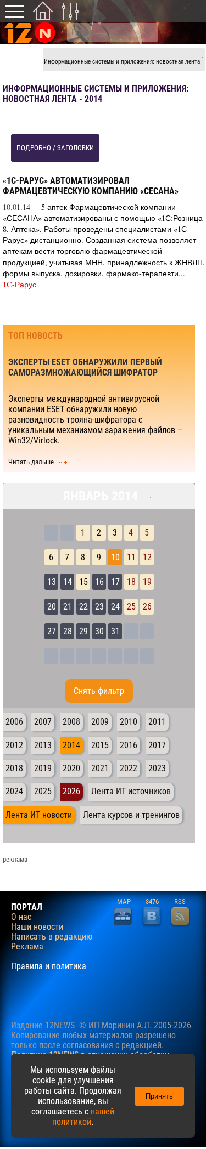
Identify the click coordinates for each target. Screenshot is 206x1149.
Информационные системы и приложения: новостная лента (124, 60)
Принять (159, 1096)
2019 (43, 768)
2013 (43, 745)
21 (67, 606)
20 (51, 606)
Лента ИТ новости (38, 815)
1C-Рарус (19, 284)
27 (51, 631)
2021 (100, 768)
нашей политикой (83, 1116)
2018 (14, 768)
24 (115, 606)
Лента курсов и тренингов (131, 815)
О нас (21, 917)
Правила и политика (48, 966)
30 (99, 631)
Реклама (27, 947)
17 (115, 582)
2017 (157, 745)
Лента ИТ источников (131, 791)
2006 (14, 721)
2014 (71, 745)
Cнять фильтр (99, 691)
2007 (43, 721)
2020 (71, 768)
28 (67, 631)
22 (83, 606)
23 (99, 606)
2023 (157, 768)
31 (115, 631)
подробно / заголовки (55, 148)
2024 (14, 791)
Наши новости (37, 927)
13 (51, 582)
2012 (14, 745)
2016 (128, 745)
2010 (128, 721)
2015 (100, 745)
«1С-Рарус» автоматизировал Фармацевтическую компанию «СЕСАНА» (91, 185)
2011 (157, 721)
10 (115, 557)
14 (67, 582)
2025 (43, 791)
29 (83, 631)
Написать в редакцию (51, 937)
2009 (100, 721)
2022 (128, 768)
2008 (71, 721)
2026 (71, 791)
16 (99, 582)
